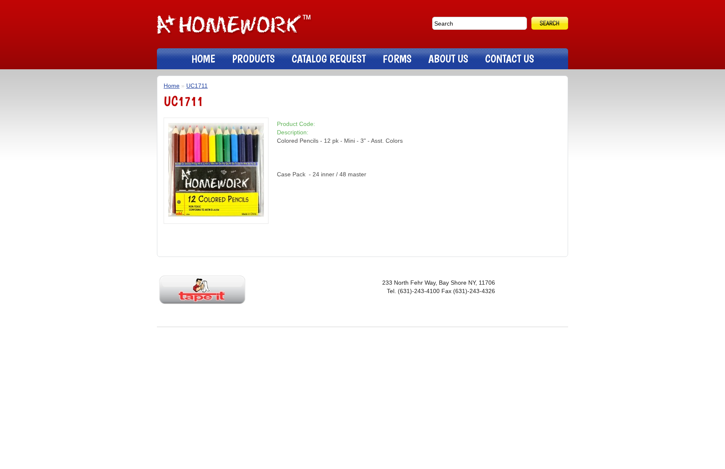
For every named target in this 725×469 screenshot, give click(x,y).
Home (172, 85)
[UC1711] (216, 215)
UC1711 (197, 85)
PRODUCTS (253, 58)
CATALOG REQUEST (329, 58)
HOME (203, 58)
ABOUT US (448, 58)
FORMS (397, 58)
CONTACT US (509, 58)
